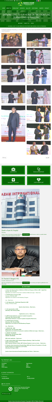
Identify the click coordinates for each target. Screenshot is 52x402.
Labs (27, 364)
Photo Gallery (4, 367)
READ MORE (26, 234)
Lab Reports (13, 172)
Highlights (28, 367)
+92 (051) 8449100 (9, 0)
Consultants (4, 363)
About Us (8, 8)
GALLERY (28, 8)
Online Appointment (38, 172)
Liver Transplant (39, 182)
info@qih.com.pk (18, 0)
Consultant (15, 8)
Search (3, 364)
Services (22, 8)
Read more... (38, 292)
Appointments (29, 363)
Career (41, 8)
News (32, 23)
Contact (47, 8)
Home (3, 8)
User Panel (35, 8)
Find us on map (6, 393)
